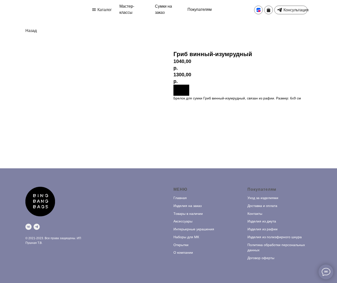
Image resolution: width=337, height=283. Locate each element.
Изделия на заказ (187, 206)
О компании (183, 252)
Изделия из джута (261, 221)
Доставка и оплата (262, 206)
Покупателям (199, 9)
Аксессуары (182, 221)
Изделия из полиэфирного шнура (274, 237)
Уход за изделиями (262, 198)
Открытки (180, 245)
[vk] (28, 227)
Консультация (296, 10)
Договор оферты (260, 258)
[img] (94, 9)
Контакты (254, 214)
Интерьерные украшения (193, 229)
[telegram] (37, 227)
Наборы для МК (186, 237)
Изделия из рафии (262, 229)
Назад (31, 31)
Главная (180, 198)
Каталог (104, 10)
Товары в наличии (188, 214)
